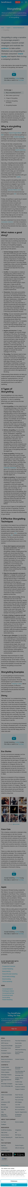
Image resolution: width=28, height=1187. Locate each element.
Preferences (14, 1181)
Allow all (14, 1185)
